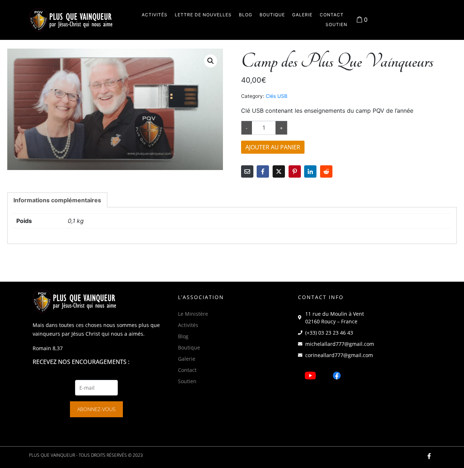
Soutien (336, 24)
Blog (245, 14)
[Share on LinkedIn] (310, 171)
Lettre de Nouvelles (203, 14)
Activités (154, 14)
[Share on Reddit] (326, 171)
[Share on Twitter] (279, 171)
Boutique (272, 14)
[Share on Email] (247, 171)
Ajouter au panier (272, 147)
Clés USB (276, 96)
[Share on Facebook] (263, 171)
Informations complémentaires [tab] (57, 200)
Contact (332, 14)
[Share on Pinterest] (295, 171)
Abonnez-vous (96, 409)
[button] (210, 60)
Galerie (302, 14)
